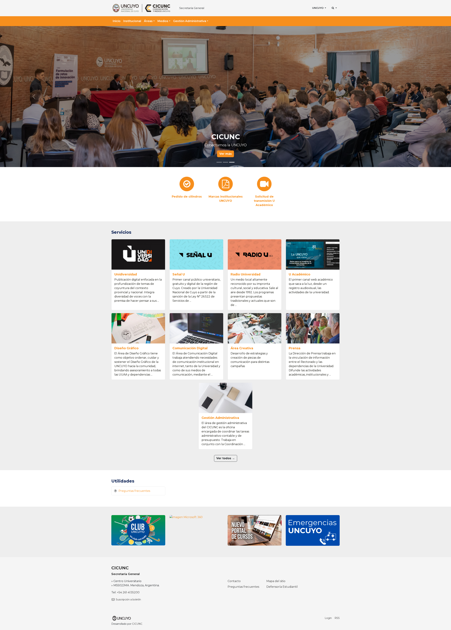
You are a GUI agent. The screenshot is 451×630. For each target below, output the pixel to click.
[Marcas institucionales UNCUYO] (225, 184)
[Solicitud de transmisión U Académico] (264, 184)
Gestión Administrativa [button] (189, 21)
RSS (337, 618)
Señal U (178, 274)
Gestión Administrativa (220, 418)
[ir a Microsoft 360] (186, 517)
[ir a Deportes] (138, 530)
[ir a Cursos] (255, 530)
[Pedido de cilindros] (186, 184)
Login (328, 618)
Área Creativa (242, 348)
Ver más (225, 153)
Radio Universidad (245, 274)
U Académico (299, 274)
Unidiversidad (125, 274)
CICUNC (120, 567)
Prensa (294, 348)
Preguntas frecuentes (134, 491)
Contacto (234, 581)
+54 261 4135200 (128, 592)
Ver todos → (225, 458)
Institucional (132, 21)
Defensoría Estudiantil (282, 586)
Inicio (117, 21)
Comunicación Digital (190, 348)
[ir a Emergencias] (313, 530)
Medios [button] (162, 21)
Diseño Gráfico (126, 348)
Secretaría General (191, 8)
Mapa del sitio (275, 581)
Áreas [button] (148, 21)
